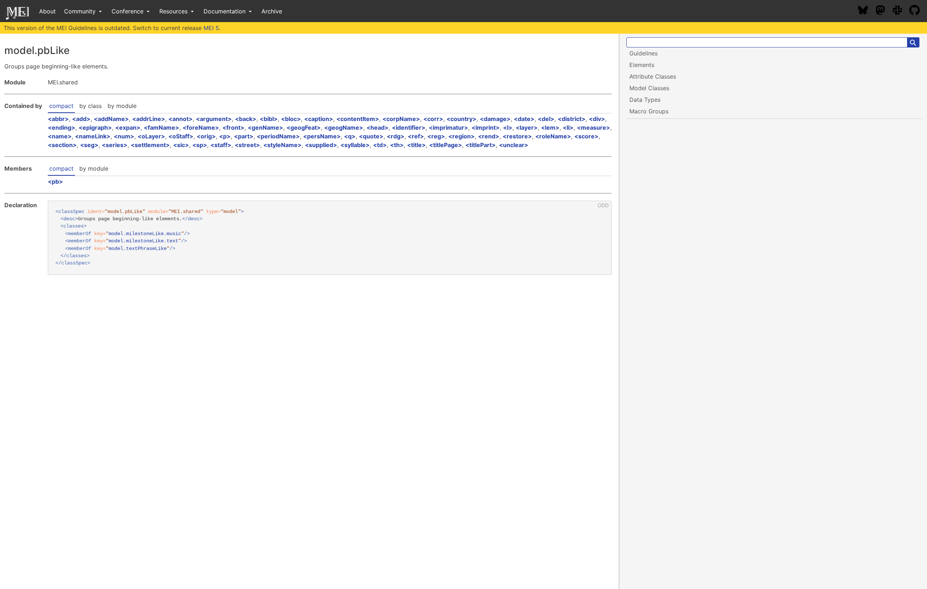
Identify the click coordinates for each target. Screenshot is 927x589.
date (524, 118)
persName (322, 136)
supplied (321, 145)
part (243, 136)
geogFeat (303, 127)
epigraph (95, 127)
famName (161, 127)
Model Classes (649, 88)
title (416, 145)
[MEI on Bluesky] (866, 11)
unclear (513, 145)
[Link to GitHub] (918, 11)
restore (517, 136)
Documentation (225, 11)
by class (90, 105)
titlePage (445, 145)
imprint (485, 127)
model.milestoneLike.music (145, 234)
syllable (355, 145)
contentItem (357, 118)
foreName (200, 127)
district (572, 118)
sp (199, 145)
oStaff (180, 136)
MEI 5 (211, 28)
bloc (291, 118)
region (461, 136)
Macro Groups (648, 111)
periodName (278, 136)
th (397, 145)
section (62, 145)
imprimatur (448, 127)
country (461, 118)
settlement (150, 145)
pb (55, 181)
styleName (282, 145)
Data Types (644, 99)
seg (89, 145)
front (233, 127)
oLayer (151, 136)
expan (128, 127)
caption (318, 118)
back (245, 118)
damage (495, 118)
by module (122, 105)
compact (61, 105)
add (81, 118)
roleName (553, 136)
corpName (401, 118)
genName (265, 127)
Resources (174, 11)
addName (111, 118)
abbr (58, 118)
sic (181, 145)
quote (371, 136)
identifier (408, 127)
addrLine (148, 118)
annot (180, 118)
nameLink (92, 136)
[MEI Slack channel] (901, 11)
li (568, 127)
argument (214, 118)
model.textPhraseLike (138, 248)
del (546, 118)
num (124, 136)
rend (488, 136)
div (597, 118)
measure (593, 127)
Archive (271, 11)
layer (527, 127)
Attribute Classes (652, 76)
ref (416, 136)
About (47, 11)
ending (61, 127)
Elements (641, 64)
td (380, 145)
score (586, 136)
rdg (395, 136)
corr (433, 118)
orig (206, 136)
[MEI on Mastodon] (884, 11)
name (60, 136)
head (377, 127)
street (247, 145)
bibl (269, 118)
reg (436, 136)
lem (550, 127)
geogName (343, 127)
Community (80, 11)
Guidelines (643, 53)
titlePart (480, 145)
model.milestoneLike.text (143, 241)
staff (220, 145)
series (114, 145)
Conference (128, 11)
